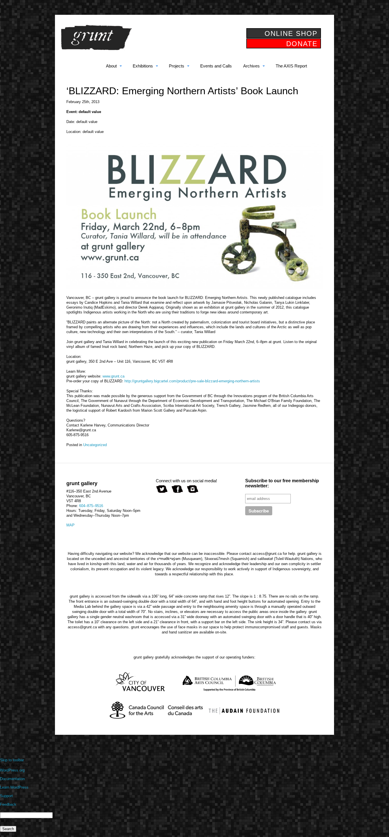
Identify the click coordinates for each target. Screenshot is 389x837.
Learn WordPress (14, 787)
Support (6, 796)
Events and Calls (216, 65)
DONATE (302, 44)
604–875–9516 (91, 506)
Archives (251, 65)
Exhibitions (143, 65)
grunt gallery (96, 37)
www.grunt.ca (113, 376)
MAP (70, 525)
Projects (176, 65)
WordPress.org (12, 770)
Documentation (12, 779)
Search (6, 820)
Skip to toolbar (12, 760)
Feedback (8, 804)
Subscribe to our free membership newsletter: (282, 483)
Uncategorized (95, 445)
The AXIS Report (291, 65)
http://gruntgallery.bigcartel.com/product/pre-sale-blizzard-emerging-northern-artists (192, 381)
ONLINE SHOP (291, 33)
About (111, 65)
